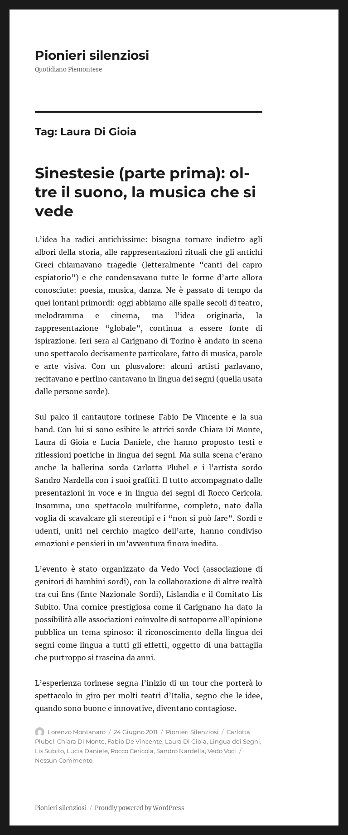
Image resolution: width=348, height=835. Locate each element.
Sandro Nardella (180, 750)
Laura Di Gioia (186, 741)
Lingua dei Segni (234, 741)
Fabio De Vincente (134, 741)
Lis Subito (49, 750)
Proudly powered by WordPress (139, 808)
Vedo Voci (222, 750)
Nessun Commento (63, 760)
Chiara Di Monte (81, 741)
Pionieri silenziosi (92, 55)
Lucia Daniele (87, 750)
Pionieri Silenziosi (192, 731)
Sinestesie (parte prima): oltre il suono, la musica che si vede (145, 192)
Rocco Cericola (132, 750)
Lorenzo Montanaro (77, 731)
